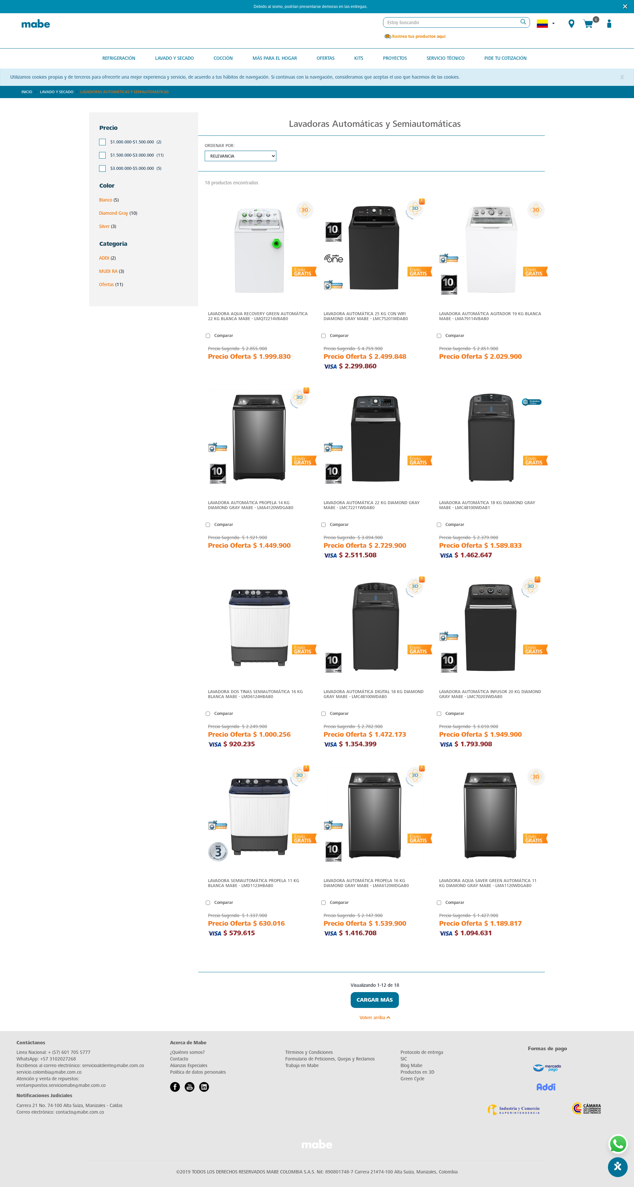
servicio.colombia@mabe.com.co (49, 1072)
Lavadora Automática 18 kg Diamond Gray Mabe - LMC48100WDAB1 (487, 505)
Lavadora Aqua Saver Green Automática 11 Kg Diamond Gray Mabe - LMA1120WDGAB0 (488, 883)
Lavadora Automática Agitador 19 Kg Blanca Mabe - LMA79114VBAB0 (490, 316)
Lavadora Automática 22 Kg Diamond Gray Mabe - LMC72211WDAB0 (372, 505)
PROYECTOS (395, 58)
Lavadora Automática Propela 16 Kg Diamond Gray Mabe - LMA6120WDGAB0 (366, 883)
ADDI (104, 258)
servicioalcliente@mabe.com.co (113, 1065)
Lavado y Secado (57, 92)
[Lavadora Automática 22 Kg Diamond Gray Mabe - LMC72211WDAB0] (374, 439)
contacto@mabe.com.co (80, 1112)
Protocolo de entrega (422, 1052)
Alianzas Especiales (188, 1065)
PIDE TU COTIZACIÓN (505, 58)
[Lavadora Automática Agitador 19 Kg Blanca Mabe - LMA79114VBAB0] (490, 250)
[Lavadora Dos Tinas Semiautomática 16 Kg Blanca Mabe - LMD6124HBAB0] (259, 628)
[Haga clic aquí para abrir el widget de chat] (618, 1167)
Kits (358, 58)
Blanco (105, 200)
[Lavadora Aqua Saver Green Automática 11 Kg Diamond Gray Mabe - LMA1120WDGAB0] (490, 817)
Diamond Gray (113, 213)
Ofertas (106, 284)
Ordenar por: (220, 145)
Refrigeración (118, 58)
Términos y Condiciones (309, 1052)
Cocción (223, 58)
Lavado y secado (174, 58)
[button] (376, 7)
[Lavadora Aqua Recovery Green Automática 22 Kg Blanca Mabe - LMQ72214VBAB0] (259, 250)
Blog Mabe (411, 1065)
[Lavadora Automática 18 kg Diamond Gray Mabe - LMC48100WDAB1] (490, 439)
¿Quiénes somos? (187, 1052)
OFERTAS (326, 58)
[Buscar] (523, 22)
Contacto (179, 1059)
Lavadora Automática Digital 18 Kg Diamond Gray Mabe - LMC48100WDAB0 (374, 694)
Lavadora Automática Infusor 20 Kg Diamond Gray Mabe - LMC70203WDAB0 (490, 694)
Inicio (26, 92)
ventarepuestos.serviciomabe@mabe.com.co (61, 1085)
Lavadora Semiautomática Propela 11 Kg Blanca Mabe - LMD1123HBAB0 (253, 883)
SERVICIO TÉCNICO (446, 58)
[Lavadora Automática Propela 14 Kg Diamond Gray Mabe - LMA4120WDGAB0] (259, 439)
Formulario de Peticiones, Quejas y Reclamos (330, 1059)
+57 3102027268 (58, 1059)
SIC (404, 1059)
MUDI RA (108, 271)
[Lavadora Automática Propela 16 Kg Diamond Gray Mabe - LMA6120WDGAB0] (374, 817)
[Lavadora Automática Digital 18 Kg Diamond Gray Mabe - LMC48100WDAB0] (374, 628)
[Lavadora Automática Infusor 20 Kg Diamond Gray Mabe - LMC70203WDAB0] (490, 628)
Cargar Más (375, 1000)
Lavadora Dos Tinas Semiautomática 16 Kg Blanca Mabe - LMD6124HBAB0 (255, 694)
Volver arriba (373, 1017)
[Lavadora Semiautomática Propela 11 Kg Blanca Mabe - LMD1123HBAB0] (259, 817)
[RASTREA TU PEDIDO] (414, 36)
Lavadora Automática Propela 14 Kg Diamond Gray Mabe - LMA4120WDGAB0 (250, 505)
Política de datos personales (198, 1072)
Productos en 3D (417, 1072)
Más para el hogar (275, 58)
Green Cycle (412, 1078)
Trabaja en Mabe (302, 1065)
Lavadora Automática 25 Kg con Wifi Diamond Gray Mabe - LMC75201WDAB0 (366, 316)
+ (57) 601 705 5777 (69, 1052)
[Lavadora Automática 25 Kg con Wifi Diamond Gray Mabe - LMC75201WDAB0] (374, 250)
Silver (104, 226)
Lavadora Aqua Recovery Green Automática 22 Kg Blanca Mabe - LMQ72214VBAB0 (258, 316)
